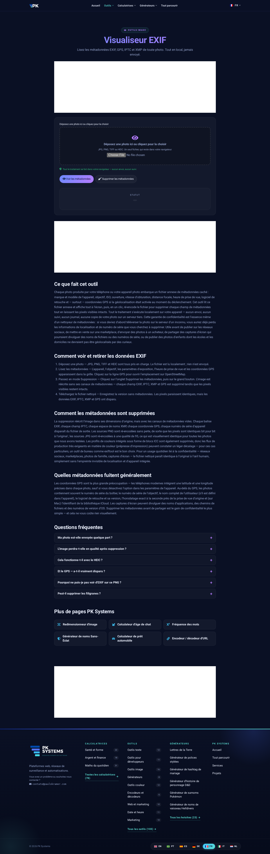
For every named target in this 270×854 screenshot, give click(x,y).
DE (198, 846)
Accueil (95, 5)
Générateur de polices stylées (183, 759)
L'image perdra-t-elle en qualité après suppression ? (92, 549)
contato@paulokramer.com (49, 784)
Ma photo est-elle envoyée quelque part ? (85, 537)
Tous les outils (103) (141, 829)
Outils (107, 5)
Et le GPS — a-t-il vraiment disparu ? (81, 571)
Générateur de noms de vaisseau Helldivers (184, 806)
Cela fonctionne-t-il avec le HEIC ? (80, 560)
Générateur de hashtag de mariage (185, 771)
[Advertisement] (135, 87)
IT (223, 846)
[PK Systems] (34, 5)
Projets (216, 773)
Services (217, 765)
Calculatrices (125, 5)
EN (159, 846)
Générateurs (147, 5)
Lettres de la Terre (181, 750)
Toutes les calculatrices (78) (102, 776)
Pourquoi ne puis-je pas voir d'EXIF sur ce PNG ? (89, 582)
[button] (135, 146)
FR (211, 846)
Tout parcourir (169, 5)
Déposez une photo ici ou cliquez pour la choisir (84, 124)
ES (185, 846)
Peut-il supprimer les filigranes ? (79, 593)
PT (172, 846)
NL (235, 846)
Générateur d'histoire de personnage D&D (184, 783)
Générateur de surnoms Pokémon (184, 794)
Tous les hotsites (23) (185, 817)
